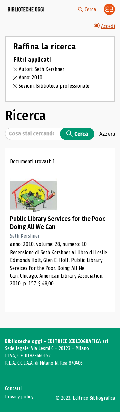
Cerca (90, 9)
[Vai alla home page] (26, 9)
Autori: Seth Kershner (41, 69)
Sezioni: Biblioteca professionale (54, 86)
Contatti (13, 388)
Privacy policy (19, 397)
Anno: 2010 (30, 77)
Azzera (107, 133)
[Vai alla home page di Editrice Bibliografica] (109, 9)
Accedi (108, 26)
